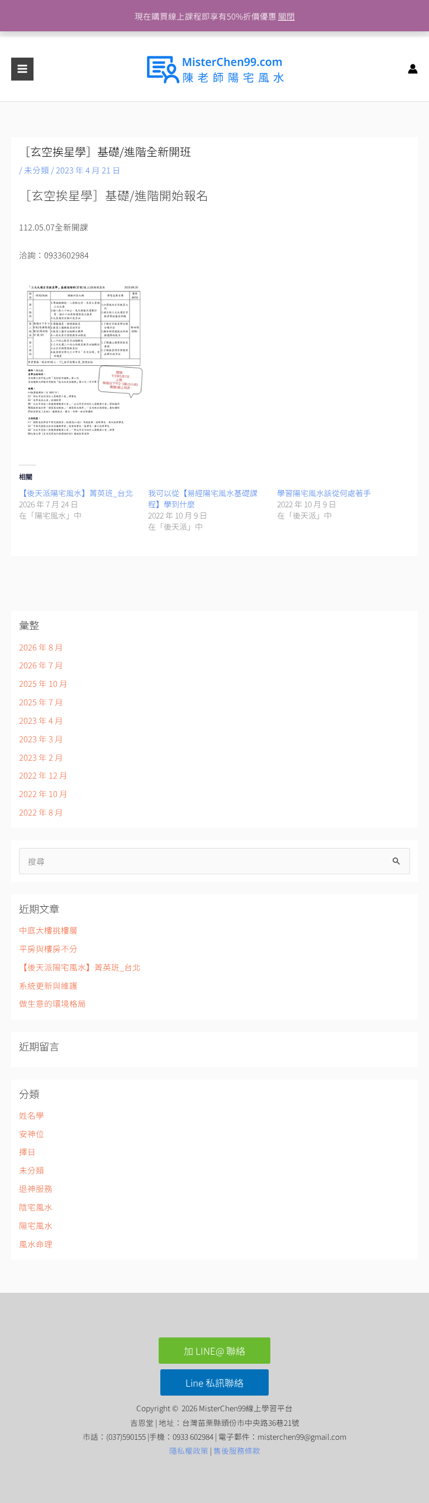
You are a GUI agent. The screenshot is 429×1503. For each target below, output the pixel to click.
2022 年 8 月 (41, 812)
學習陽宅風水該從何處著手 (324, 492)
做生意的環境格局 (52, 1003)
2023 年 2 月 (41, 757)
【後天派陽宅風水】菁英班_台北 (76, 492)
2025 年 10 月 (43, 683)
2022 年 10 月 (43, 793)
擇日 (27, 1151)
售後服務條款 (236, 1450)
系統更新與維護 (48, 985)
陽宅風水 (36, 1225)
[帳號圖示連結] (413, 69)
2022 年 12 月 (43, 775)
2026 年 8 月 (41, 647)
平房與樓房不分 (48, 948)
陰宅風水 (36, 1207)
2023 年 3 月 (41, 739)
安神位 (31, 1133)
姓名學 (31, 1115)
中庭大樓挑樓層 (48, 930)
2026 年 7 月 (41, 665)
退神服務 (36, 1188)
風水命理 (36, 1244)
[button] (214, 1350)
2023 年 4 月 (41, 720)
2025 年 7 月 (41, 702)
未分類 (36, 170)
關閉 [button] (286, 16)
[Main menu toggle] (22, 69)
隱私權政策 (188, 1450)
